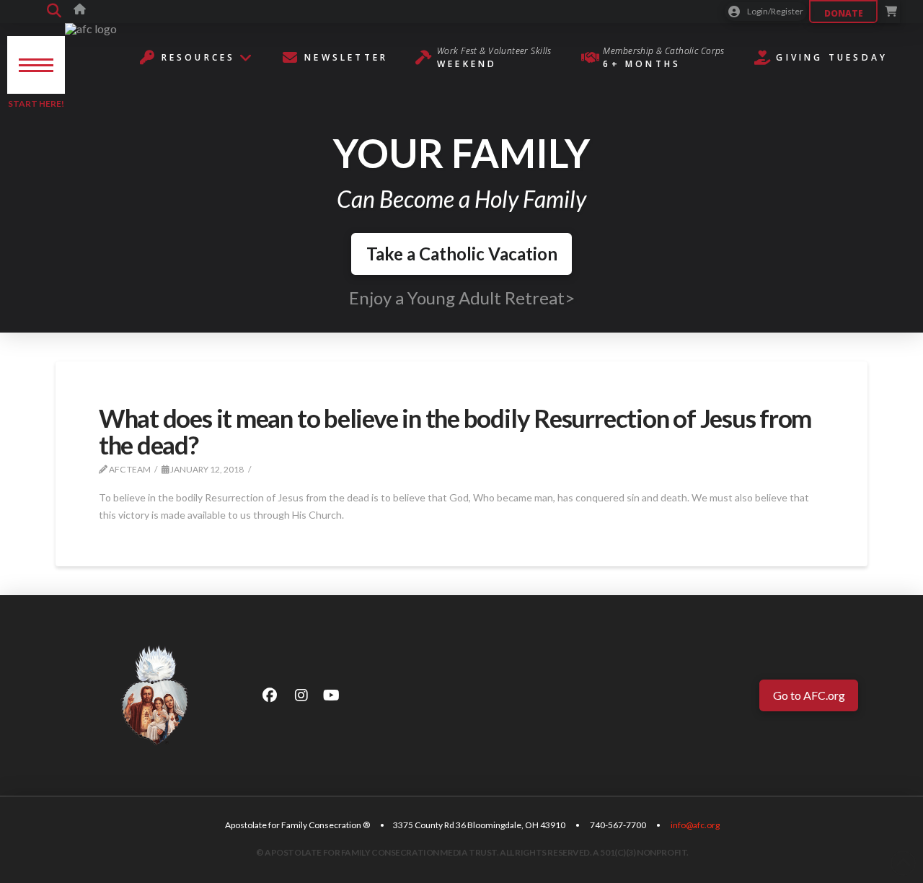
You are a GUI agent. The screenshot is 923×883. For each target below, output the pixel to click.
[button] (54, 11)
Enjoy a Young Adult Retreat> (462, 297)
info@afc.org (695, 825)
